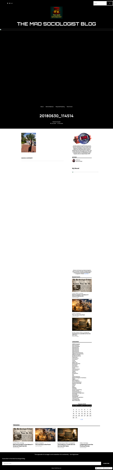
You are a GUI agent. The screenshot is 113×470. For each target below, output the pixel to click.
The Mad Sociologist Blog (56, 24)
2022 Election (75, 349)
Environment (75, 367)
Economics (75, 364)
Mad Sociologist (57, 122)
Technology (75, 396)
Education (74, 365)
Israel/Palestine (76, 376)
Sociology (81, 293)
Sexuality (74, 388)
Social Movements (76, 392)
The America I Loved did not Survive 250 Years (81, 334)
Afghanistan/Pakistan (77, 352)
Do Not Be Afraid (76, 363)
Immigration (78, 313)
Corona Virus (75, 358)
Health (73, 371)
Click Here (86, 273)
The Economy (75, 398)
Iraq (73, 375)
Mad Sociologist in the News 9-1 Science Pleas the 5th (80, 295)
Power (73, 385)
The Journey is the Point (78, 315)
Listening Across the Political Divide (86, 445)
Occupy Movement (77, 382)
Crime (73, 360)
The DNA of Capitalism (77, 397)
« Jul (81, 419)
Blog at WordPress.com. (56, 468)
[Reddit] (11, 3)
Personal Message (76, 383)
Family (73, 368)
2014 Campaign (76, 346)
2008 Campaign (76, 344)
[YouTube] (9, 3)
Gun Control (75, 370)
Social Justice (75, 390)
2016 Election (75, 347)
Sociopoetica (75, 395)
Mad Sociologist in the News (79, 377)
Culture (73, 293)
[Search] (110, 3)
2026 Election (75, 351)
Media (73, 379)
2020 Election (75, 348)
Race (73, 386)
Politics (77, 293)
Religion (74, 387)
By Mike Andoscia (75, 332)
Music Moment (76, 381)
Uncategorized (86, 332)
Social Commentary (77, 389)
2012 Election (75, 345)
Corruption (75, 359)
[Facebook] (7, 3)
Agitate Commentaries (78, 354)
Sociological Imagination (78, 393)
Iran (73, 374)
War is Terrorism (76, 400)
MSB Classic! (75, 380)
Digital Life (74, 362)
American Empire (76, 355)
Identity (74, 372)
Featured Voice (76, 369)
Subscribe (106, 463)
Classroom (74, 357)
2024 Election (75, 350)
